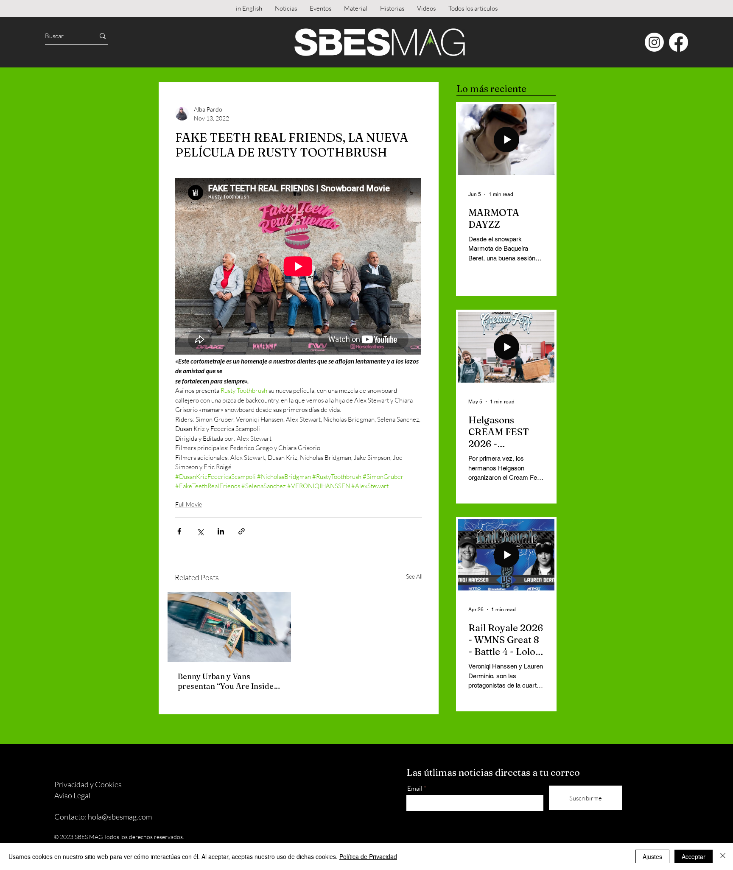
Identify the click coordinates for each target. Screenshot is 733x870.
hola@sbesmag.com (120, 816)
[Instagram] (654, 42)
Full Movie (188, 504)
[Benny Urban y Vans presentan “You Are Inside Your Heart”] (229, 627)
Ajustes (652, 856)
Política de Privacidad (368, 856)
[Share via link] (242, 531)
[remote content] (298, 267)
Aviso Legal (72, 795)
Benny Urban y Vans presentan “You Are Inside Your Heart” (226, 681)
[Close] (723, 856)
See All (414, 576)
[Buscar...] (102, 36)
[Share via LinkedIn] (221, 531)
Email (414, 788)
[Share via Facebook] (179, 531)
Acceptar (693, 856)
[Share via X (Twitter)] (200, 531)
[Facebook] (678, 42)
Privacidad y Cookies (88, 784)
